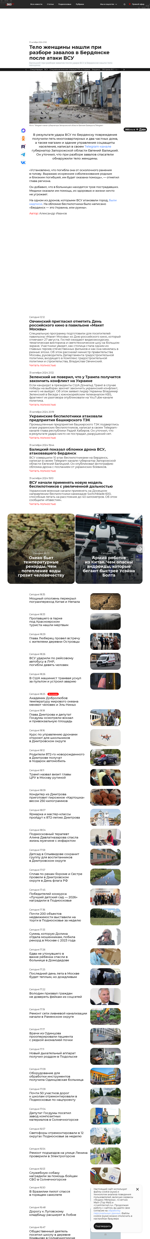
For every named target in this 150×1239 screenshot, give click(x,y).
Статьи (50, 4)
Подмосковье (64, 4)
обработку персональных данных (107, 1212)
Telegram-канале (97, 146)
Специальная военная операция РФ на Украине (70, 69)
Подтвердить (103, 1226)
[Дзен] (135, 129)
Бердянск (96, 69)
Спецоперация (36, 69)
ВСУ (46, 69)
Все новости (36, 4)
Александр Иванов (53, 213)
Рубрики (80, 4)
